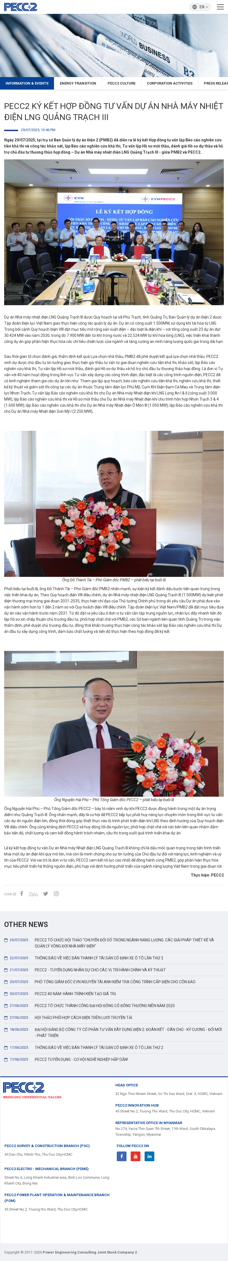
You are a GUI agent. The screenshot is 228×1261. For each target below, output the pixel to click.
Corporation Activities (169, 83)
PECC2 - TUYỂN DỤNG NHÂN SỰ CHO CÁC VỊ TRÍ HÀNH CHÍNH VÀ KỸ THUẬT (88, 970)
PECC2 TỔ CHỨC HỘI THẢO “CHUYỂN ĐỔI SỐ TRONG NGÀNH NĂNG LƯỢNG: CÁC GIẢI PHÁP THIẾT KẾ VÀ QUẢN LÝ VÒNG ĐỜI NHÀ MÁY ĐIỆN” (112, 943)
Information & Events (27, 83)
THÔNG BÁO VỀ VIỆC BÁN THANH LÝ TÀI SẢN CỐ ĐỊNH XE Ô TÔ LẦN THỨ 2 (86, 1047)
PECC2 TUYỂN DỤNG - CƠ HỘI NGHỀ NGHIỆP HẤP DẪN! (69, 1059)
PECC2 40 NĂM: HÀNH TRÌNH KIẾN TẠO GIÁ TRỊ (63, 994)
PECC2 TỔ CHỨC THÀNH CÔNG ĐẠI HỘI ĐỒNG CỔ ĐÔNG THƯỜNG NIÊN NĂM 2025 (92, 1005)
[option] (114, 45)
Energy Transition (78, 83)
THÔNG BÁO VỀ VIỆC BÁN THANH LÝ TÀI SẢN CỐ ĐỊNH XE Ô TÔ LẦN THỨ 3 (86, 958)
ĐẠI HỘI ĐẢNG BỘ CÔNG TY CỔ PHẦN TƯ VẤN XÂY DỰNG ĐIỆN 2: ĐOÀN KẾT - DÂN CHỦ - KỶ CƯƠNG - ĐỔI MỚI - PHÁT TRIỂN (116, 1032)
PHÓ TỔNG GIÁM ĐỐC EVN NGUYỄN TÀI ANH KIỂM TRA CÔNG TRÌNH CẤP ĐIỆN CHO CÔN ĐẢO (102, 982)
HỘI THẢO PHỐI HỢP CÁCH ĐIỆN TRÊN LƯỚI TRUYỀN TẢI (71, 1017)
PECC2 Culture (121, 83)
